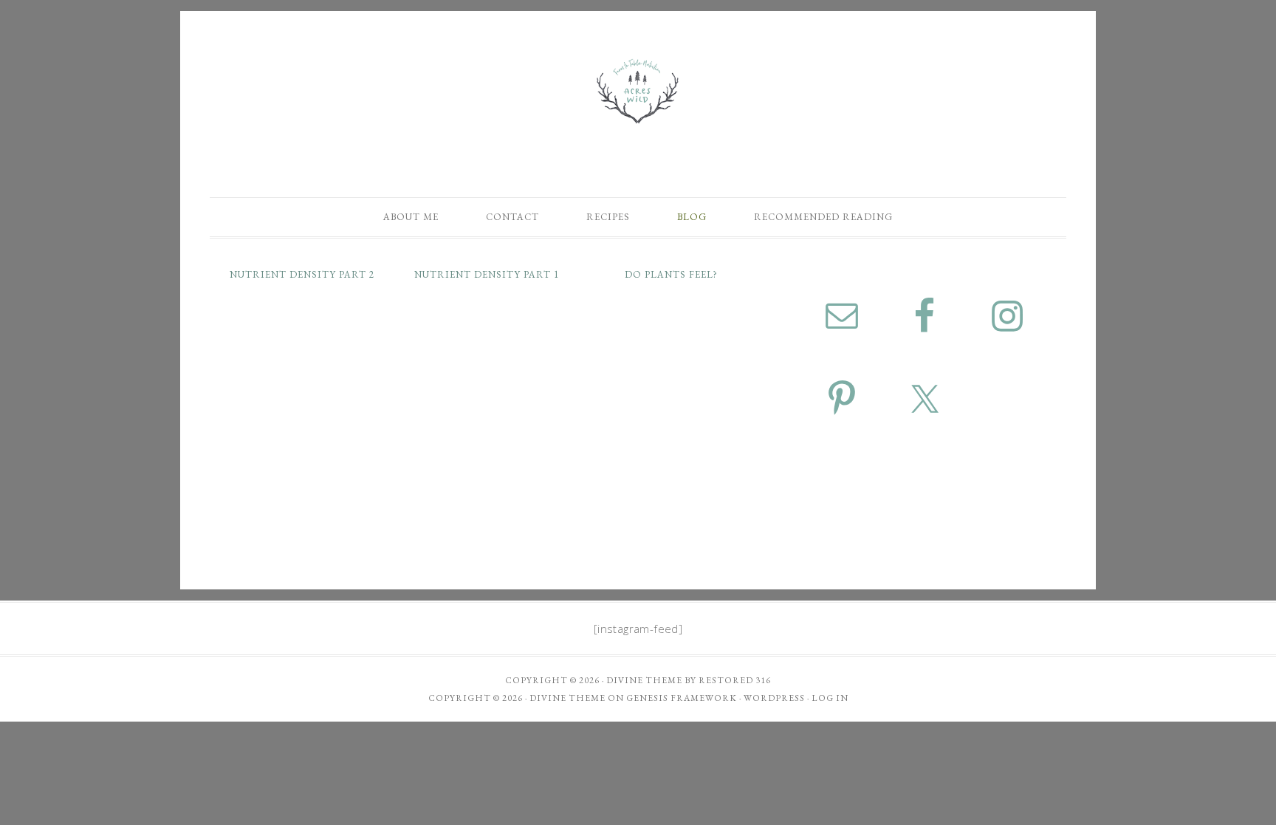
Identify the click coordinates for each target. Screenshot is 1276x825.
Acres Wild (638, 91)
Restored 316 (735, 680)
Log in (830, 698)
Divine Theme (567, 698)
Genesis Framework (681, 698)
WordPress (774, 698)
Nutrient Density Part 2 (302, 274)
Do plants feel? (671, 274)
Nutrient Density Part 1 (486, 274)
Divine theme (644, 680)
